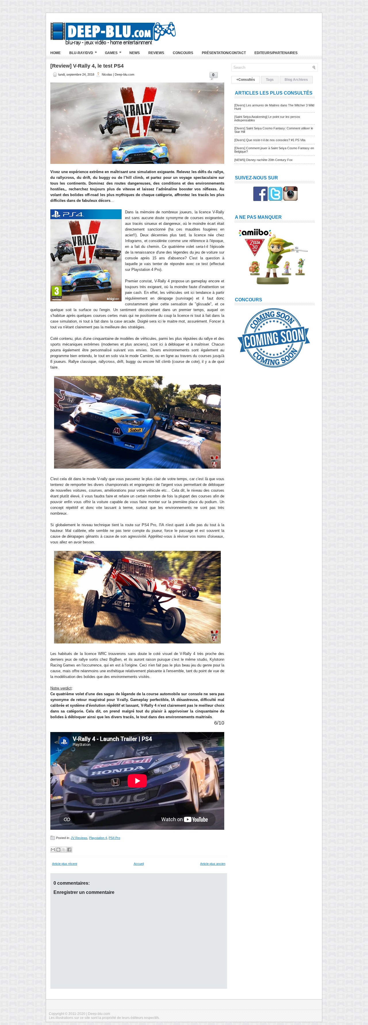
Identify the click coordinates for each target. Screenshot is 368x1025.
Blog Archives (296, 80)
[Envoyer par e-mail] (53, 849)
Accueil (139, 863)
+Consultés (245, 80)
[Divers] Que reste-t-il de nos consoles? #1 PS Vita (269, 140)
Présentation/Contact (224, 53)
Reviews (156, 53)
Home (55, 53)
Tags (270, 80)
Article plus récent (64, 863)
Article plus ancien (212, 863)
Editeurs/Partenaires (276, 53)
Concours (183, 53)
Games (113, 52)
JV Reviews (79, 838)
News (134, 53)
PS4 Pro (114, 838)
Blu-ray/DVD (83, 52)
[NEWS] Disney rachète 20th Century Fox (263, 160)
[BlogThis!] (58, 849)
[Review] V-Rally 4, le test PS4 (87, 65)
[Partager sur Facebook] (69, 849)
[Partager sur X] (64, 849)
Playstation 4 (98, 838)
